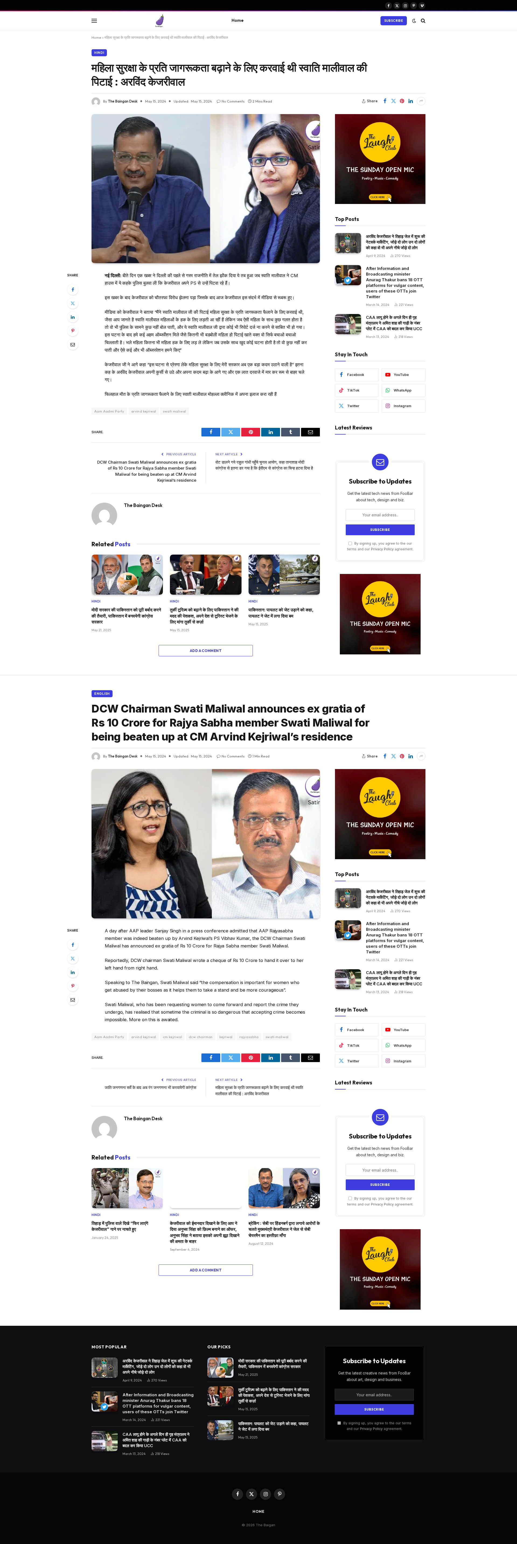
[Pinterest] (72, 330)
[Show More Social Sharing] (421, 101)
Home (238, 20)
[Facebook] (72, 289)
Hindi (99, 53)
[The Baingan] (159, 20)
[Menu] (94, 21)
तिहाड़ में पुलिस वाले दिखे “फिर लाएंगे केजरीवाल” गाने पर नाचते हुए (120, 1226)
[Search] (422, 21)
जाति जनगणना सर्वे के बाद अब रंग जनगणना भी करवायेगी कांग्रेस (150, 1087)
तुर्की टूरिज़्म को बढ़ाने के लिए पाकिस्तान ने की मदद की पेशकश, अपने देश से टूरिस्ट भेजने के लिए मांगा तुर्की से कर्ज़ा (204, 616)
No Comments (233, 101)
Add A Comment (206, 650)
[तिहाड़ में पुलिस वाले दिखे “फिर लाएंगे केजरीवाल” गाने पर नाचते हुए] (127, 1188)
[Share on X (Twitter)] (393, 101)
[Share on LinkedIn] (411, 101)
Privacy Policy (382, 549)
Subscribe (393, 21)
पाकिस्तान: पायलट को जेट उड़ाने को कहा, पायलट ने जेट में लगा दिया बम (281, 612)
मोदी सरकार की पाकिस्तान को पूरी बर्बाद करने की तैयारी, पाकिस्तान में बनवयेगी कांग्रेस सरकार (126, 616)
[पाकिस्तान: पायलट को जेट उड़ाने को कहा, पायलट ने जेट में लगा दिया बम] (284, 575)
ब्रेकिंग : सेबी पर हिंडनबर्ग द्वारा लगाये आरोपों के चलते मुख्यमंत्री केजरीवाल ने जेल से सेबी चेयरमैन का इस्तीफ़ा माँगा (284, 1229)
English (102, 694)
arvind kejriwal (143, 411)
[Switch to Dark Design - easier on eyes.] (414, 21)
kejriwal (226, 1037)
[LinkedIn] (72, 317)
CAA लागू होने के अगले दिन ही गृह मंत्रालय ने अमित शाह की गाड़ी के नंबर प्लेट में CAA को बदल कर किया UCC (394, 323)
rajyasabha (249, 1037)
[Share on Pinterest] (402, 101)
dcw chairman (201, 1037)
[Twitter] (72, 303)
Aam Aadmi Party (109, 411)
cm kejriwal (172, 1037)
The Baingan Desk (123, 101)
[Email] (72, 344)
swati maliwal (174, 411)
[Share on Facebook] (385, 101)
